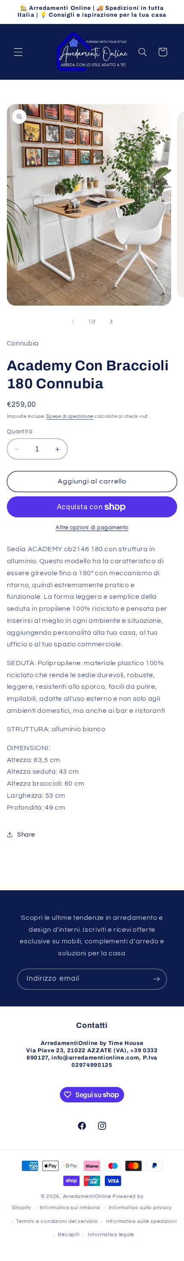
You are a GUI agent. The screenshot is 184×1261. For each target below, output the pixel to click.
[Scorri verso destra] (111, 321)
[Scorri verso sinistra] (72, 321)
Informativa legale (111, 1234)
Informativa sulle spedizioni (141, 1221)
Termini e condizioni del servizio (57, 1221)
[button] (18, 52)
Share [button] (26, 835)
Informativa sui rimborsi (70, 1207)
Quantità (19, 432)
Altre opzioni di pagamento (92, 528)
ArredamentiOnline (87, 1196)
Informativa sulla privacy (140, 1207)
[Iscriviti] (156, 979)
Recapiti (68, 1234)
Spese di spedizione (69, 416)
